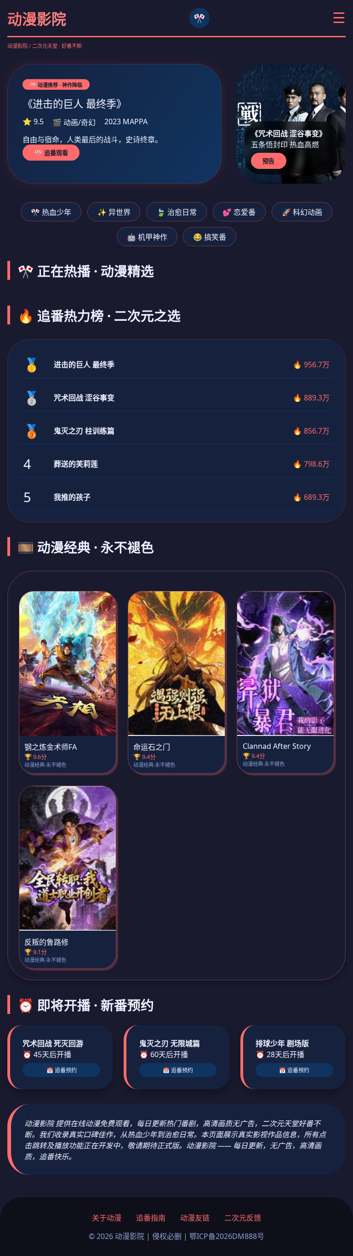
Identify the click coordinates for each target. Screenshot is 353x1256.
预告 (268, 161)
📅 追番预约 (61, 1070)
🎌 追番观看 (51, 153)
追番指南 (150, 1218)
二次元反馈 (242, 1218)
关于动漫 (106, 1218)
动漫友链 (195, 1218)
